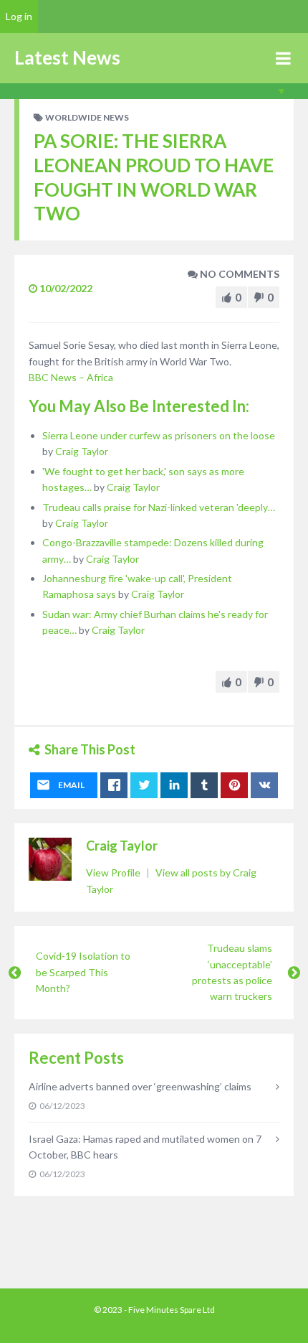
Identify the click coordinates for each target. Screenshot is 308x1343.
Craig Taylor (81, 451)
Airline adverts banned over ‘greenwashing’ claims (140, 1086)
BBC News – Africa (71, 377)
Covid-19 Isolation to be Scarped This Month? (83, 972)
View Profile (114, 872)
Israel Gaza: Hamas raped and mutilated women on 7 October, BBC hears (145, 1147)
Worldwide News (87, 117)
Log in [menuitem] (19, 16)
